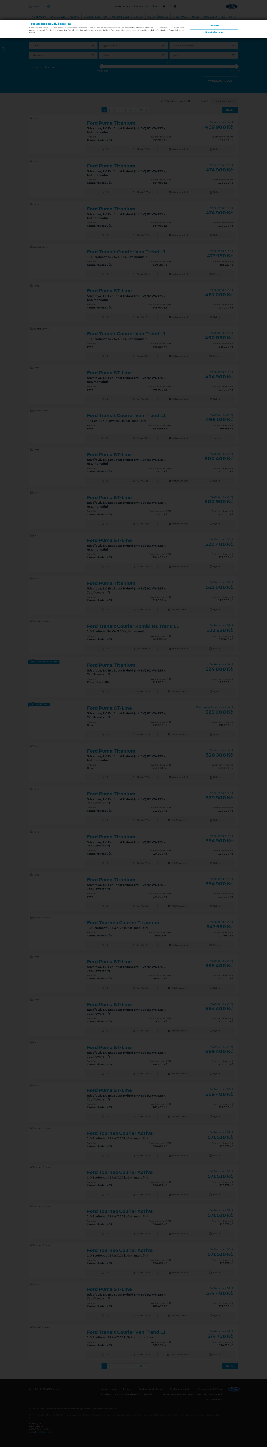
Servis (74, 16)
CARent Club (120, 16)
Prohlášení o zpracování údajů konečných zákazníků (126, 1394)
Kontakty (228, 16)
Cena (168, 62)
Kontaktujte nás (108, 1389)
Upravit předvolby (214, 32)
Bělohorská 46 (100, 6)
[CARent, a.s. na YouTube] (176, 6)
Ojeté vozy (58, 16)
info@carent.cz (45, 1431)
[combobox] (63, 45)
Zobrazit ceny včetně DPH (178, 101)
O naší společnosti (213, 1399)
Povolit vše (214, 25)
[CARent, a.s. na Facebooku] (165, 6)
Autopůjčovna (158, 16)
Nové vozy (39, 16)
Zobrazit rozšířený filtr (42, 67)
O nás (195, 16)
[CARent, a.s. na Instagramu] (171, 6)
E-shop (138, 16)
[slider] (102, 66)
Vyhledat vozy (220, 81)
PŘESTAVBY (180, 16)
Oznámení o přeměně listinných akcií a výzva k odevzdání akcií (191, 1394)
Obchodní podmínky (180, 1389)
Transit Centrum (95, 16)
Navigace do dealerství (151, 1389)
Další (229, 110)
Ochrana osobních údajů (210, 1389)
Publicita (210, 16)
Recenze (127, 1389)
